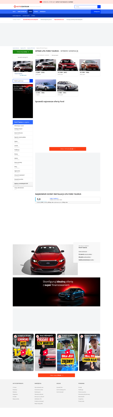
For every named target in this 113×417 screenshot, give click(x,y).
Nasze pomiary (18, 163)
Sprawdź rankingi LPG (23, 57)
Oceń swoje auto (17, 15)
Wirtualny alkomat (39, 394)
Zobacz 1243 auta (66, 149)
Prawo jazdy (81, 401)
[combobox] (23, 81)
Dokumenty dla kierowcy (84, 394)
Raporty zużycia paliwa (20, 137)
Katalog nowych (18, 129)
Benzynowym (55, 55)
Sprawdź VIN (59, 387)
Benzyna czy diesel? (39, 396)
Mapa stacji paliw (39, 403)
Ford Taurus (18, 73)
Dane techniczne (22, 11)
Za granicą (80, 399)
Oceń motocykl (59, 392)
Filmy (16, 167)
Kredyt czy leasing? (39, 401)
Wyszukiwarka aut (39, 387)
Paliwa (36, 11)
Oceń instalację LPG (61, 389)
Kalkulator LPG (38, 399)
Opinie (30, 11)
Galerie (16, 159)
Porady (80, 387)
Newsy (16, 154)
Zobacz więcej (55, 375)
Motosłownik (81, 396)
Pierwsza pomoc (82, 392)
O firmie (14, 387)
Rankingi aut (37, 392)
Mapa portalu (16, 399)
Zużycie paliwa (26, 15)
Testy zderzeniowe (19, 188)
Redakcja (15, 389)
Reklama (15, 392)
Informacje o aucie (19, 125)
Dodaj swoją (22, 52)
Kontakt (14, 396)
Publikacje (16, 150)
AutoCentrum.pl (21, 6)
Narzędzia (42, 11)
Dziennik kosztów (18, 180)
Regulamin (15, 394)
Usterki (33, 15)
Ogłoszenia (17, 171)
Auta (14, 11)
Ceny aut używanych (19, 175)
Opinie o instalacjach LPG (21, 184)
